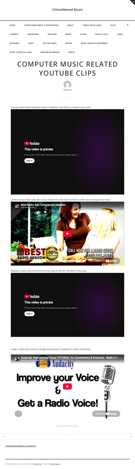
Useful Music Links (92, 25)
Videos (71, 52)
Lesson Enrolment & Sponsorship (41, 25)
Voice (31, 43)
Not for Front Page (71, 426)
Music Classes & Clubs (21, 52)
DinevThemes (55, 464)
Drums (68, 43)
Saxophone (33, 34)
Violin (83, 34)
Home (12, 25)
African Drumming (50, 52)
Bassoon (52, 34)
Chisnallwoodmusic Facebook (20, 446)
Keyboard (14, 43)
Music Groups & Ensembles (94, 43)
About (70, 25)
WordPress (38, 464)
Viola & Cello (101, 34)
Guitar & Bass (49, 43)
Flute (113, 25)
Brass (68, 34)
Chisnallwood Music (67, 9)
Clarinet (14, 34)
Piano (120, 34)
